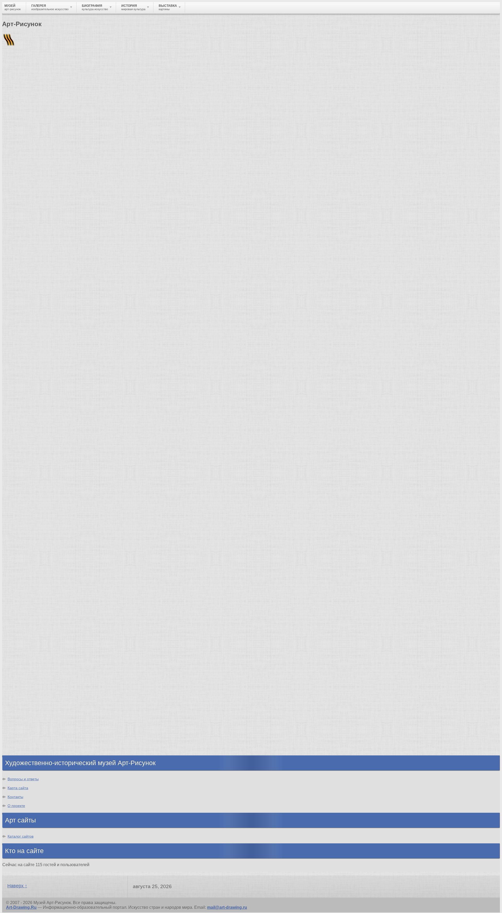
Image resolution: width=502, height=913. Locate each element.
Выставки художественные (42, 281)
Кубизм (20, 644)
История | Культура (82, 221)
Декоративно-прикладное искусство (51, 272)
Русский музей (28, 513)
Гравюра (22, 276)
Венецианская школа (35, 546)
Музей (11, 90)
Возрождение (27, 596)
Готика (20, 634)
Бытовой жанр (28, 295)
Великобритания (30, 745)
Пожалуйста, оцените (23, 167)
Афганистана (264, 194)
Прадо (19, 551)
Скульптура (25, 267)
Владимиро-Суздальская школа (46, 508)
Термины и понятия (47, 90)
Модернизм (25, 639)
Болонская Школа (31, 556)
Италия (20, 708)
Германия (23, 731)
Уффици (22, 541)
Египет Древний (30, 698)
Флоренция (25, 727)
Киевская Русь (28, 689)
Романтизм (24, 611)
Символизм (25, 629)
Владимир (24, 741)
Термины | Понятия (55, 226)
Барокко (21, 606)
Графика (22, 253)
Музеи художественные (37, 300)
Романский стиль (31, 615)
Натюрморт (25, 290)
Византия (23, 717)
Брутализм (24, 658)
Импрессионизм (30, 620)
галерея (109, 189)
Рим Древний (27, 684)
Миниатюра (25, 309)
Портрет (21, 286)
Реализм (22, 592)
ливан (49, 189)
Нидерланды (26, 722)
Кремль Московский (34, 518)
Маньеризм (25, 648)
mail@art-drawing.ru (227, 907)
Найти (70, 68)
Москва (20, 694)
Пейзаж (20, 262)
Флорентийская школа (36, 499)
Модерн (21, 625)
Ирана (112, 194)
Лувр (18, 523)
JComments (251, 217)
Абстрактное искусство (37, 653)
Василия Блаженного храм (41, 565)
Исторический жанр (33, 305)
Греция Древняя (29, 703)
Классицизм (25, 601)
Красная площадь (31, 537)
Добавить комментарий (27, 212)
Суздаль (22, 736)
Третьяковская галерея (37, 504)
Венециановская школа (37, 560)
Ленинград (24, 712)
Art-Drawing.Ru (21, 907)
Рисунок (21, 248)
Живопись (24, 257)
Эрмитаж (22, 527)
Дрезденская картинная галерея (46, 532)
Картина (21, 314)
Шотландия (25, 750)
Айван (15, 132)
